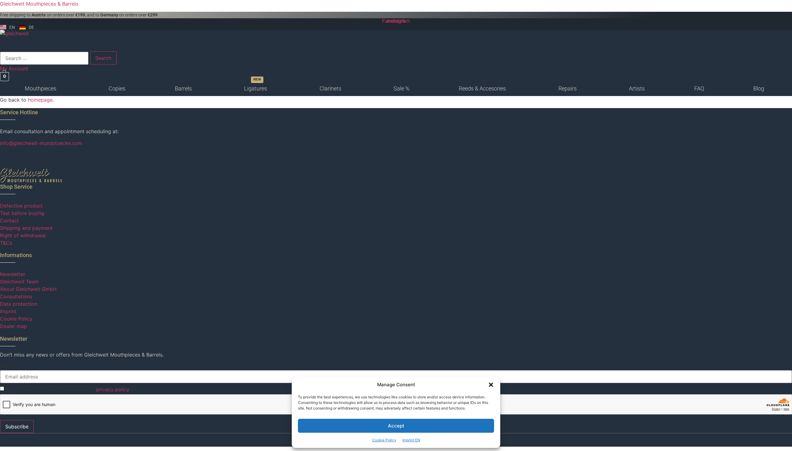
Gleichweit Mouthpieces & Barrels (39, 4)
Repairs (567, 88)
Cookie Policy (384, 440)
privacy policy (112, 389)
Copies (117, 88)
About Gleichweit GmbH (28, 289)
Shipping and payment (26, 228)
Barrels (183, 88)
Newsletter (12, 274)
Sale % (401, 88)
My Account (14, 68)
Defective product (21, 206)
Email (6, 367)
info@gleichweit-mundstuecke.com (41, 143)
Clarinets (330, 88)
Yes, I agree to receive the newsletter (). (69, 389)
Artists (637, 88)
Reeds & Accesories (482, 88)
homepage (40, 100)
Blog (758, 88)
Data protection (18, 304)
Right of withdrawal (23, 235)
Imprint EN (411, 440)
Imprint (8, 311)
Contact (9, 220)
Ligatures (255, 88)
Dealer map (13, 326)
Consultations (16, 296)
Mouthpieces (40, 88)
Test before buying (22, 213)
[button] (491, 385)
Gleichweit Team (19, 281)
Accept (396, 426)
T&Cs (6, 243)
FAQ (699, 88)
